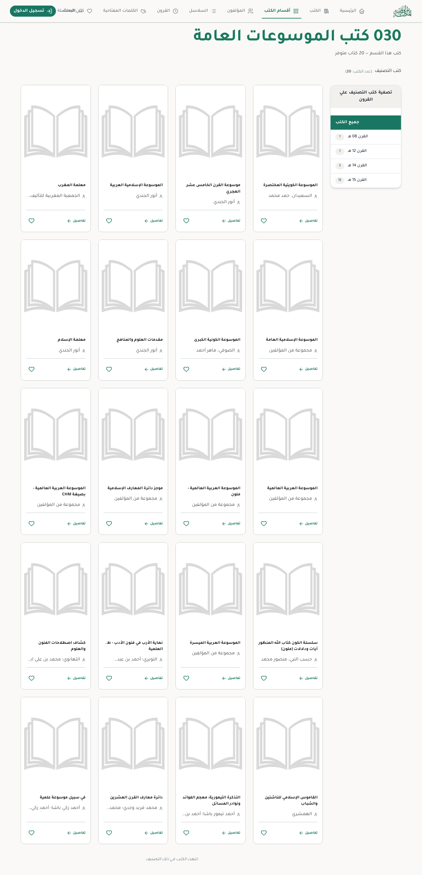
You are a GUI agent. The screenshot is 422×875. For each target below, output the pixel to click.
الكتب (315, 11)
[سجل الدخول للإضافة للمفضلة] (263, 220)
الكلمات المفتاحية (120, 11)
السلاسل (198, 11)
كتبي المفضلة (70, 11)
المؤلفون (236, 11)
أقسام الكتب (277, 11)
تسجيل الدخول (29, 11)
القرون (163, 11)
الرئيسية (348, 11)
